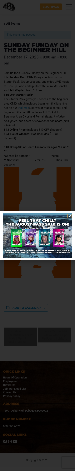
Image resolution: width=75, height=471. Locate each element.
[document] (37, 235)
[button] (69, 216)
